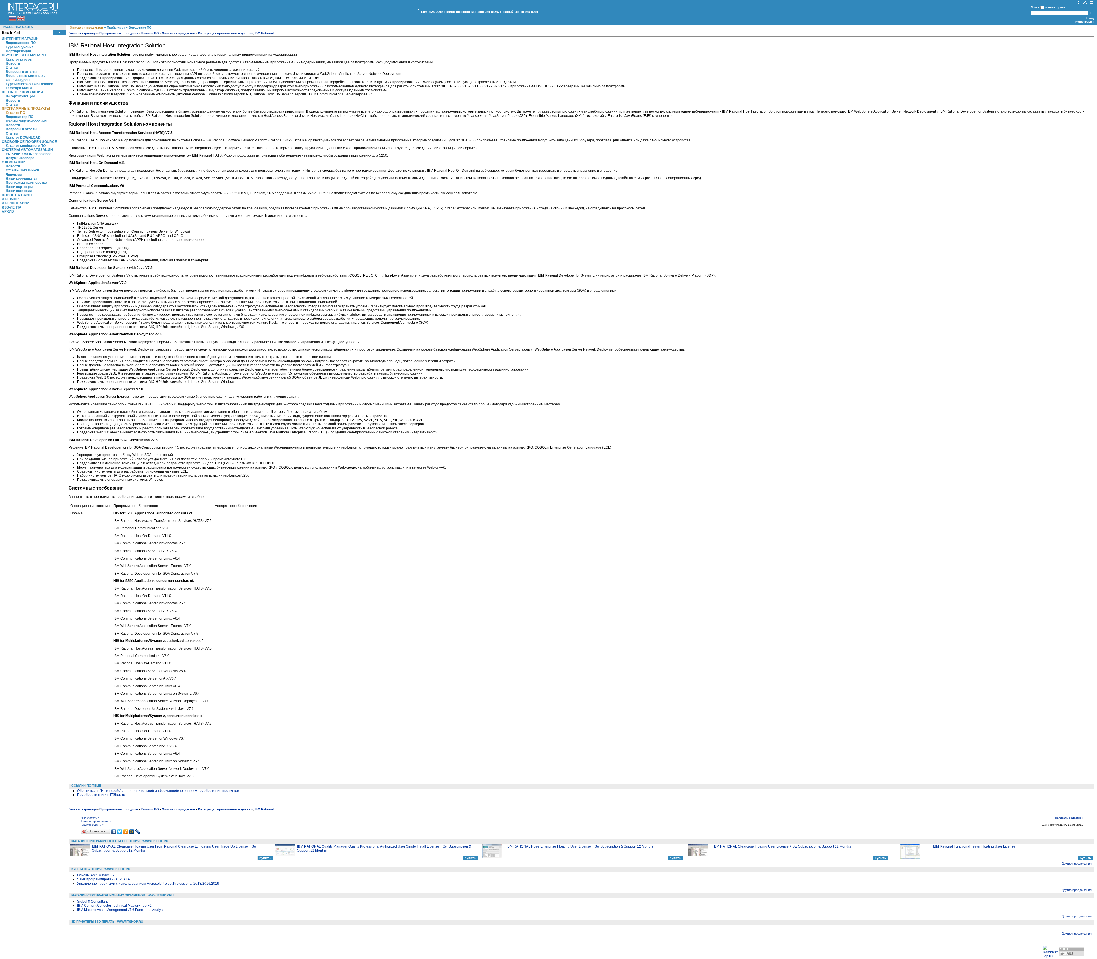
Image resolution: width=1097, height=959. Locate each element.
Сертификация (18, 51)
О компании (13, 162)
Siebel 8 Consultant (92, 902)
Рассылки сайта (18, 27)
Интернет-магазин (20, 39)
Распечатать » (90, 817)
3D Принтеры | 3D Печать (93, 921)
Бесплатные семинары (25, 76)
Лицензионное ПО (21, 43)
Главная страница (83, 33)
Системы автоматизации (27, 150)
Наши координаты (21, 179)
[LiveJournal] (138, 831)
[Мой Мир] (132, 831)
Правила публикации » (95, 821)
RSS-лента (11, 207)
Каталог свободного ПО (26, 146)
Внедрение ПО (140, 27)
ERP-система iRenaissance (28, 154)
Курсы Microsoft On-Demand (29, 84)
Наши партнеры (19, 187)
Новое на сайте (17, 195)
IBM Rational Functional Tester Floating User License (974, 846)
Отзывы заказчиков (22, 170)
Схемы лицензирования (26, 121)
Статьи (12, 68)
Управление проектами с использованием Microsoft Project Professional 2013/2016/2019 (148, 884)
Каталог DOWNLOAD (23, 137)
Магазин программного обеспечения (105, 841)
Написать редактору (1069, 817)
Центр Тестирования (22, 92)
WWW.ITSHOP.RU (155, 841)
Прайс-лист (116, 27)
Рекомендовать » (92, 824)
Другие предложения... (1078, 863)
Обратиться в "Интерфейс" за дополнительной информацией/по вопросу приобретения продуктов (158, 791)
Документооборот (21, 158)
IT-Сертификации (20, 96)
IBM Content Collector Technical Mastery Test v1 (114, 906)
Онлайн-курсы (18, 80)
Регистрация (1084, 21)
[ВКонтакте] (114, 831)
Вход (1090, 18)
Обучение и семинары (24, 55)
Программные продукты (26, 109)
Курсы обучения (19, 47)
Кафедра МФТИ (19, 88)
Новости (13, 63)
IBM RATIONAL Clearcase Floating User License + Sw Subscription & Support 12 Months (782, 846)
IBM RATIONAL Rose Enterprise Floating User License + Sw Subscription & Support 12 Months (580, 846)
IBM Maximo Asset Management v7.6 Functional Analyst (120, 910)
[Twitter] (120, 831)
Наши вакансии (19, 191)
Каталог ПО (15, 113)
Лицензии (14, 175)
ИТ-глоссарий (15, 203)
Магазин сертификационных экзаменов (108, 895)
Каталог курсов (19, 59)
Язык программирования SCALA (103, 879)
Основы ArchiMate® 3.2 (96, 875)
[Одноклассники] (126, 831)
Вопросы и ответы (21, 72)
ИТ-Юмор (10, 199)
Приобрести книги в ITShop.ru (101, 795)
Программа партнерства (26, 183)
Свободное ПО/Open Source (29, 142)
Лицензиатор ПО (19, 117)
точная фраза (1055, 7)
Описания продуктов (86, 27)
